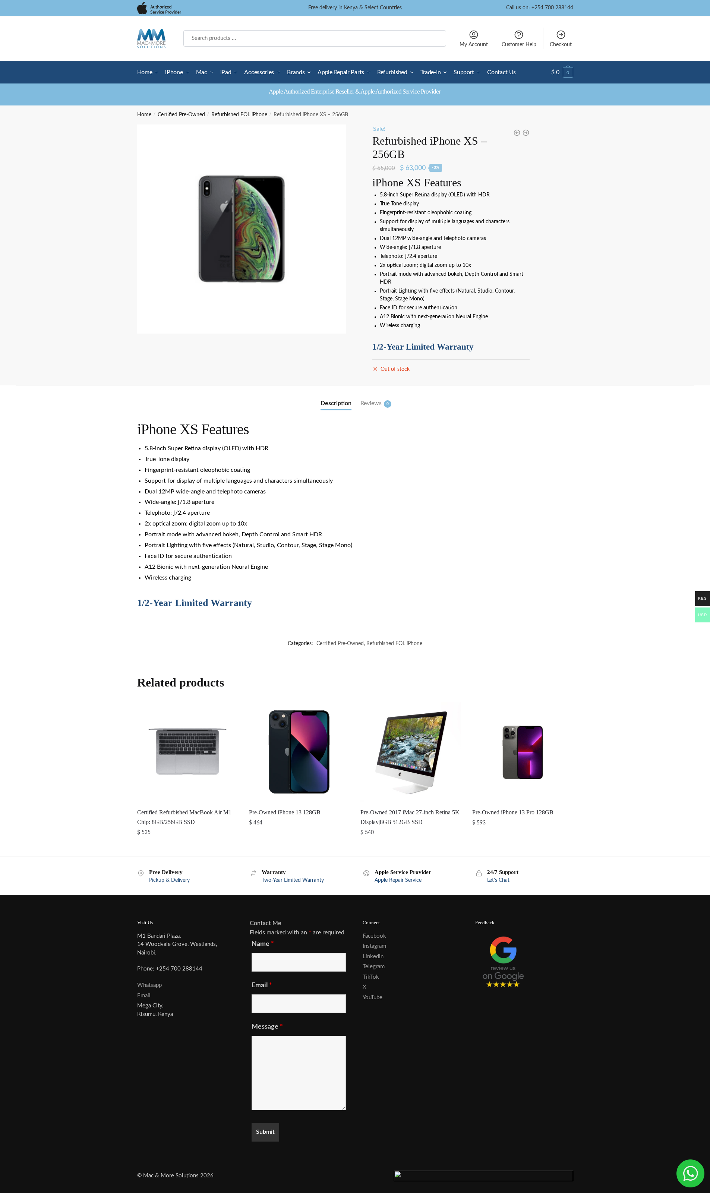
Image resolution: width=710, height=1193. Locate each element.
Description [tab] (336, 403)
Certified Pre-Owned (181, 114)
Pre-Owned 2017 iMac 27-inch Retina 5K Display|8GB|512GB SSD (410, 817)
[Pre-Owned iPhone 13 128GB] (299, 752)
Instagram (374, 946)
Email (144, 995)
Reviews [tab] (371, 403)
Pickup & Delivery (169, 880)
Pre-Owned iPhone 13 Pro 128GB (512, 812)
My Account (474, 44)
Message (267, 1026)
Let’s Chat (498, 880)
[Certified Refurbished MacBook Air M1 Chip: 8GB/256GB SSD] (187, 752)
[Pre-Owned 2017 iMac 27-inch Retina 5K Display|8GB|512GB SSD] (410, 752)
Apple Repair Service (398, 880)
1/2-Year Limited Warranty (423, 346)
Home (144, 114)
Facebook (374, 936)
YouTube (372, 997)
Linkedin (373, 956)
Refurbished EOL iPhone (239, 114)
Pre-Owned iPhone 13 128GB (285, 812)
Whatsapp (149, 985)
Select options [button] (187, 847)
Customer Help (519, 44)
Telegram (374, 966)
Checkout (561, 44)
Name (263, 944)
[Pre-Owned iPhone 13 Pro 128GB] (522, 752)
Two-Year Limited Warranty (293, 880)
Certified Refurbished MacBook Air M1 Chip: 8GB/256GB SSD (184, 817)
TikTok (371, 977)
